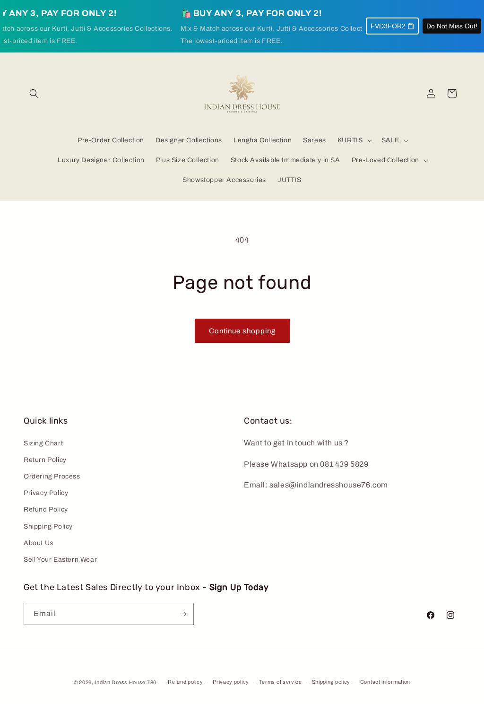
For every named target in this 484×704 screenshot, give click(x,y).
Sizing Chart (43, 443)
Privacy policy (231, 682)
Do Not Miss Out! (451, 26)
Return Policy (45, 459)
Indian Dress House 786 (125, 682)
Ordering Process (52, 476)
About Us (38, 543)
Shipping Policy (48, 526)
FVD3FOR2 (388, 26)
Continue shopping (242, 331)
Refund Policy (46, 509)
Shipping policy (331, 682)
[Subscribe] (183, 614)
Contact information (385, 682)
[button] (34, 93)
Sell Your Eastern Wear (60, 559)
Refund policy (185, 682)
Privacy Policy (46, 492)
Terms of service (280, 682)
